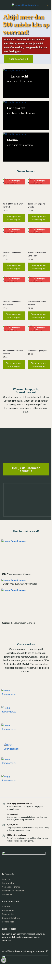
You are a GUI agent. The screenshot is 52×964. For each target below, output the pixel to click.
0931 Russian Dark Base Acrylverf (13, 352)
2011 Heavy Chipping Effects (36, 205)
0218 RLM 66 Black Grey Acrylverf (13, 205)
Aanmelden (8, 945)
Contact (6, 907)
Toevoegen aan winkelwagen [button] (13, 218)
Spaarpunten (8, 914)
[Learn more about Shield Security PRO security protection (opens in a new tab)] (3, 960)
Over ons (6, 879)
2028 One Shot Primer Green (12, 254)
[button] (47, 5)
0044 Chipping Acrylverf (37, 350)
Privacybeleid (8, 883)
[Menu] (6, 5)
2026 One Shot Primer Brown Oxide (12, 303)
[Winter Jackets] (26, 147)
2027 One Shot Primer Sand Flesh (37, 254)
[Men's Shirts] (26, 83)
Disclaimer (7, 894)
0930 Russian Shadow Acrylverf (37, 303)
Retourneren (8, 910)
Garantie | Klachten (11, 918)
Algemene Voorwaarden (13, 891)
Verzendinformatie (11, 887)
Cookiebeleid (8, 922)
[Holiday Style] (26, 115)
